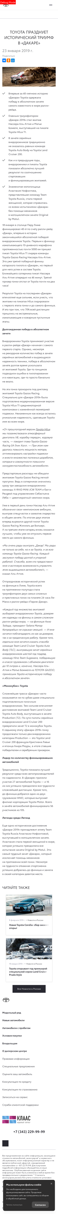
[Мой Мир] (13, 60)
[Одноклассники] (8, 60)
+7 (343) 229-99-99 (29, 1131)
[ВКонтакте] (4, 60)
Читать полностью (14, 1204)
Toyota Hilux (43, 429)
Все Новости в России (29, 988)
